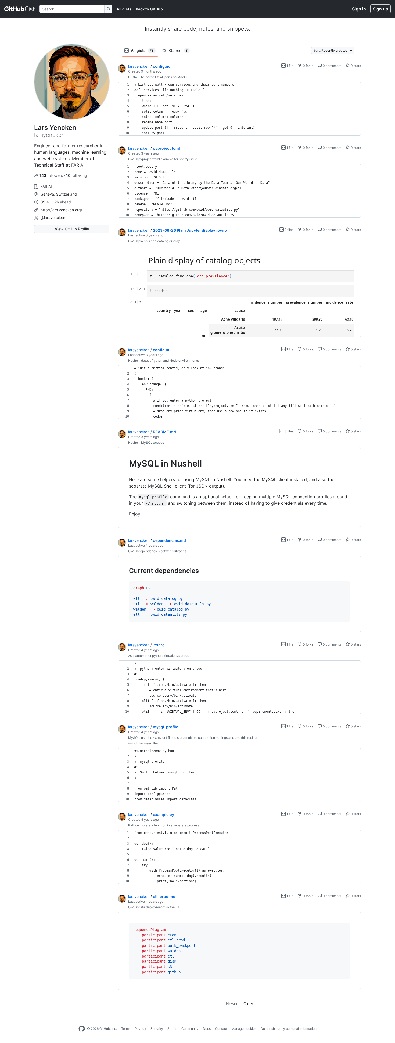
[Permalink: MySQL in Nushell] (125, 463)
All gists (124, 9)
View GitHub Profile (72, 229)
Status (172, 1029)
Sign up (380, 9)
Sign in (359, 9)
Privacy (140, 1029)
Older (248, 1003)
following (76, 175)
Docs (207, 1029)
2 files (288, 230)
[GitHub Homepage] (81, 1028)
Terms (125, 1029)
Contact (221, 1029)
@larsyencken (53, 217)
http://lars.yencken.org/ (61, 209)
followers (52, 175)
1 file (289, 66)
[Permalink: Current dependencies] (125, 570)
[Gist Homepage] (19, 9)
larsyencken (138, 66)
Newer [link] (232, 1003)
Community (190, 1029)
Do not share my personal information (289, 1029)
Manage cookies (243, 1029)
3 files (288, 431)
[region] (239, 109)
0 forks (307, 66)
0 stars (355, 66)
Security (156, 1029)
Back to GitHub (149, 9)
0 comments (331, 66)
